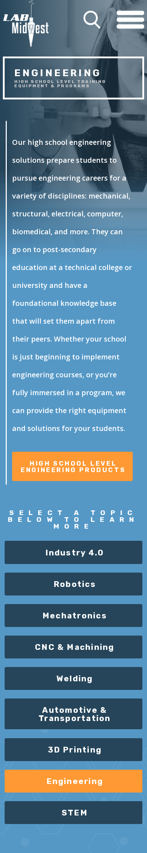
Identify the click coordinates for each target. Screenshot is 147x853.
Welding (74, 678)
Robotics (75, 584)
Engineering (74, 781)
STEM (75, 813)
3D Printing (75, 750)
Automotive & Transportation (75, 714)
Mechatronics (74, 616)
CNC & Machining (75, 647)
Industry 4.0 (74, 553)
